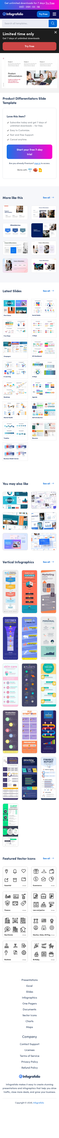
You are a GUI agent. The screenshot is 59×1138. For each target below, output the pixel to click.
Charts (29, 1021)
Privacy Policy (29, 1061)
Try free (29, 46)
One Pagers (29, 1003)
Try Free (43, 14)
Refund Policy (29, 1067)
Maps (29, 1027)
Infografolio (38, 1102)
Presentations (29, 980)
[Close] (55, 32)
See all (46, 197)
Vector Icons (29, 1015)
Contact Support (29, 1044)
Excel (29, 985)
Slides (29, 991)
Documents (29, 1009)
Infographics (29, 997)
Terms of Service (29, 1055)
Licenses (30, 1050)
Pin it (4, 61)
